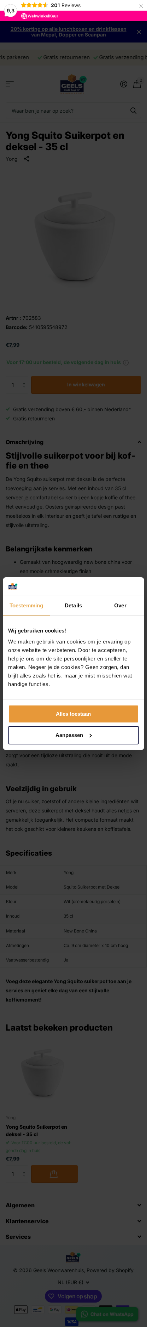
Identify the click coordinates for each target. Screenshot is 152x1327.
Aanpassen (69, 735)
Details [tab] (73, 605)
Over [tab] (120, 605)
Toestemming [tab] (26, 605)
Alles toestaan (73, 714)
